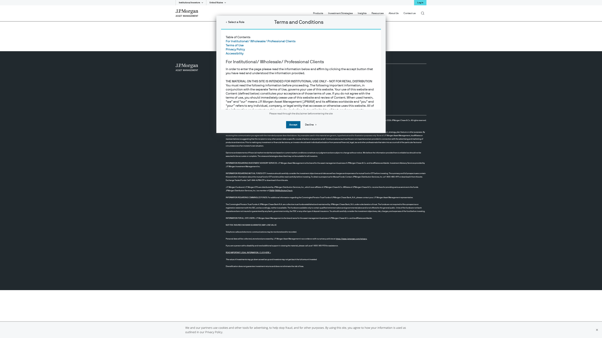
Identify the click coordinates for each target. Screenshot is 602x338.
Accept (293, 124)
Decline (309, 124)
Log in (420, 3)
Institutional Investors (189, 3)
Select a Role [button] (236, 22)
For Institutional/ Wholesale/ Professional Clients (261, 41)
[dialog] (301, 169)
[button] (597, 330)
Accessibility (234, 53)
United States (216, 3)
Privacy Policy (213, 332)
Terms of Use (235, 45)
